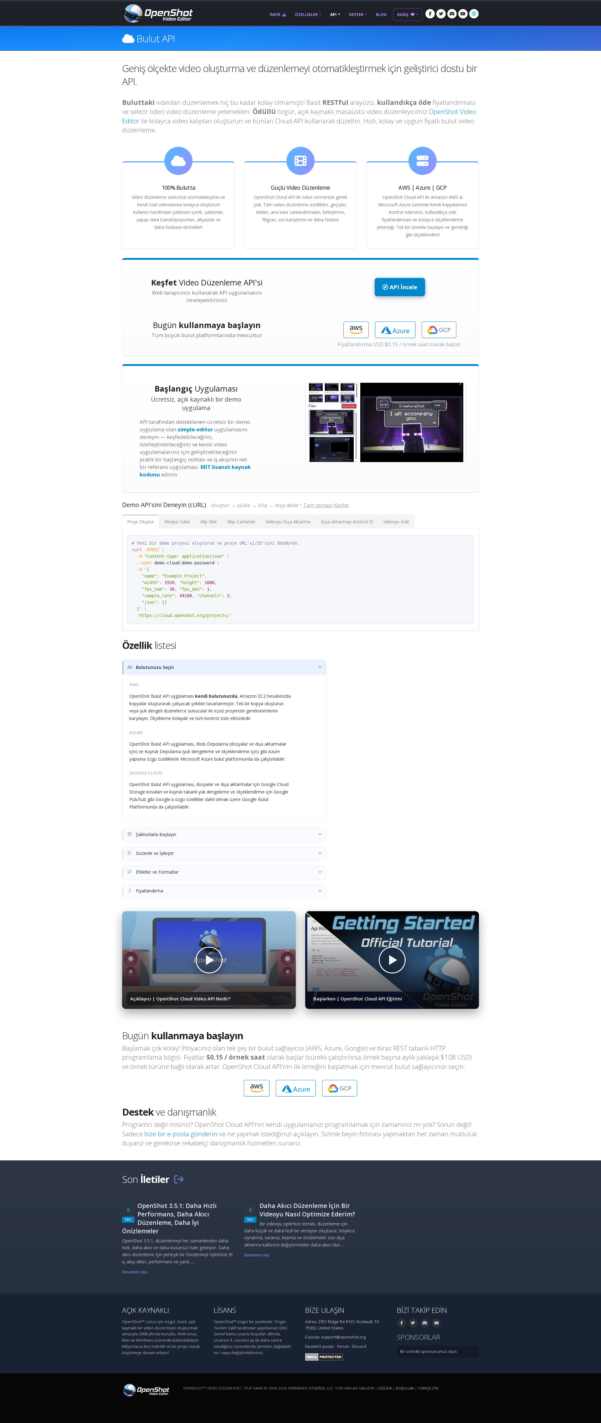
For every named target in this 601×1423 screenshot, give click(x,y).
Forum (343, 1346)
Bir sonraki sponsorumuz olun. (429, 1351)
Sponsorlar (418, 1337)
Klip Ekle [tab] (208, 522)
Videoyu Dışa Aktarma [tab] (288, 522)
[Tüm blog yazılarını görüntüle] (178, 1179)
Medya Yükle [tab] (177, 522)
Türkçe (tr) (428, 1388)
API (333, 14)
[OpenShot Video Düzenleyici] (145, 1389)
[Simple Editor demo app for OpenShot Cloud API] (385, 422)
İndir (275, 14)
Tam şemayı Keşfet (326, 505)
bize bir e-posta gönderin (181, 1133)
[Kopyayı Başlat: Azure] (395, 329)
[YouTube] (463, 13)
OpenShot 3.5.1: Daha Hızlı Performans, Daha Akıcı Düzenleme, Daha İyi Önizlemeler (169, 1218)
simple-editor (195, 429)
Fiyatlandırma (149, 891)
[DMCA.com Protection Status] (324, 1356)
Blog (381, 14)
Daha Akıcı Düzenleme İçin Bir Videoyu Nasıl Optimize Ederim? (307, 1209)
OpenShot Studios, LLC (310, 1388)
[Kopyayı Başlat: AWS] (356, 329)
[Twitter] (441, 13)
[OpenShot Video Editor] (157, 13)
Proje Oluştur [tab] (140, 522)
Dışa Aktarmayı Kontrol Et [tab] (347, 522)
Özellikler (306, 14)
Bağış (403, 14)
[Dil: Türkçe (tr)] (474, 13)
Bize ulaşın (324, 1310)
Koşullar (405, 1388)
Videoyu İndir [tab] (396, 522)
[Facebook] (430, 13)
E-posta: (326, 1346)
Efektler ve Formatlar (156, 872)
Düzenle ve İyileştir (154, 853)
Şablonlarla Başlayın (155, 834)
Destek (356, 14)
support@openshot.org (343, 1337)
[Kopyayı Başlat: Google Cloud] (438, 329)
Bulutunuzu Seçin (154, 667)
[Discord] (452, 13)
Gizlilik (385, 1388)
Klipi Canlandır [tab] (241, 522)
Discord (359, 1346)
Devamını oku (135, 1272)
